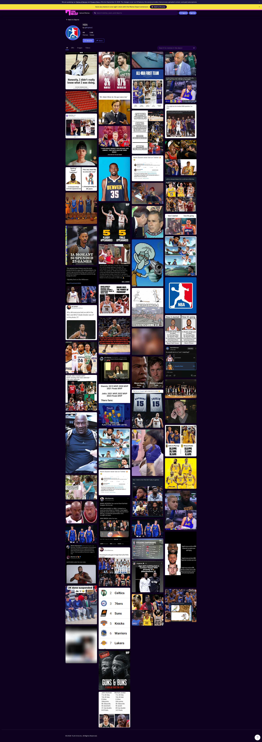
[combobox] (174, 48)
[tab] (67, 48)
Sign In (184, 13)
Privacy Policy (95, 2)
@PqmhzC (89, 27)
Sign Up (192, 13)
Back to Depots (73, 20)
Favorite (89, 41)
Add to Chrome (159, 7)
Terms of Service (81, 2)
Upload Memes (84, 13)
